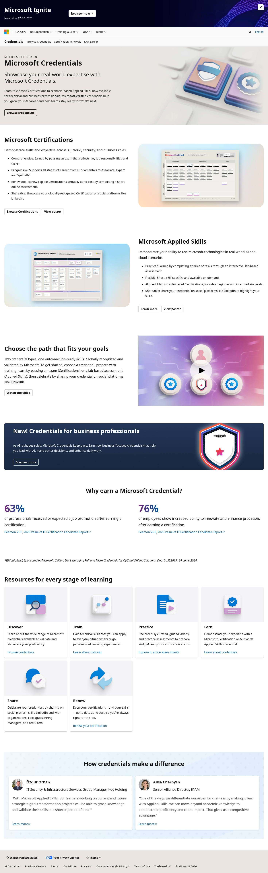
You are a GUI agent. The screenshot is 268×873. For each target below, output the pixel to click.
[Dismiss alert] (261, 7)
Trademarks (161, 866)
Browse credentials (20, 113)
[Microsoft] (6, 31)
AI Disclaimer (12, 866)
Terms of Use (142, 866)
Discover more (25, 462)
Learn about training (87, 652)
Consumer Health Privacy (111, 866)
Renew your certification (90, 726)
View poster (52, 212)
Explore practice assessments (159, 652)
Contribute (70, 866)
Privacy (85, 866)
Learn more (149, 309)
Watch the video (18, 393)
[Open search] (250, 32)
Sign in (259, 31)
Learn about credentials (220, 652)
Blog (53, 866)
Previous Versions (35, 866)
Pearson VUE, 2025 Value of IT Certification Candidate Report (46, 532)
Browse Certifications (22, 212)
